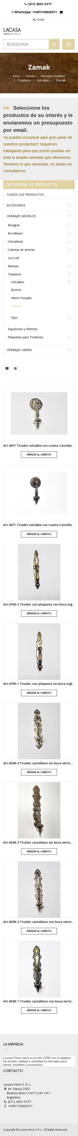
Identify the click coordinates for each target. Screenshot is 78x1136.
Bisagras (14, 225)
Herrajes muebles (53, 76)
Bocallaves (15, 233)
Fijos (14, 317)
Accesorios (16, 205)
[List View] (15, 368)
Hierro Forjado (21, 298)
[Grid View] (7, 368)
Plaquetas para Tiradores (25, 337)
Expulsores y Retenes (23, 329)
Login (40, 20)
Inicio (16, 76)
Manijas (13, 266)
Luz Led (13, 258)
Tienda (30, 76)
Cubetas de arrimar (21, 250)
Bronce (16, 290)
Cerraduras (15, 241)
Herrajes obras (19, 350)
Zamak (61, 80)
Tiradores (24, 80)
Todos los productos (25, 194)
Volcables (43, 80)
